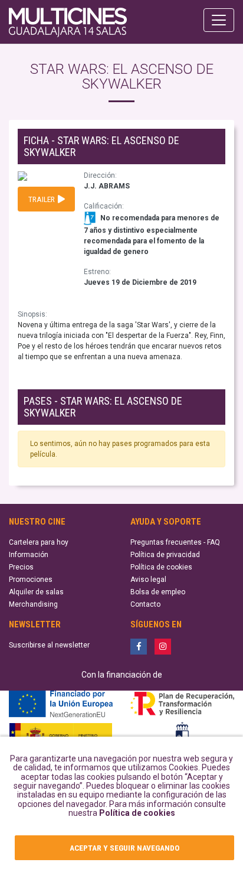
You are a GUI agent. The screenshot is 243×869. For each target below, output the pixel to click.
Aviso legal (148, 579)
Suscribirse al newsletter (49, 645)
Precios (21, 567)
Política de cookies (137, 813)
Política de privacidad (165, 555)
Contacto (145, 604)
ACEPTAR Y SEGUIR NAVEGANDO (124, 847)
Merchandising (33, 604)
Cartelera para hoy (38, 542)
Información (28, 555)
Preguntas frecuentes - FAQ (175, 542)
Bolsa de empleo (157, 592)
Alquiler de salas (36, 592)
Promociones (30, 579)
